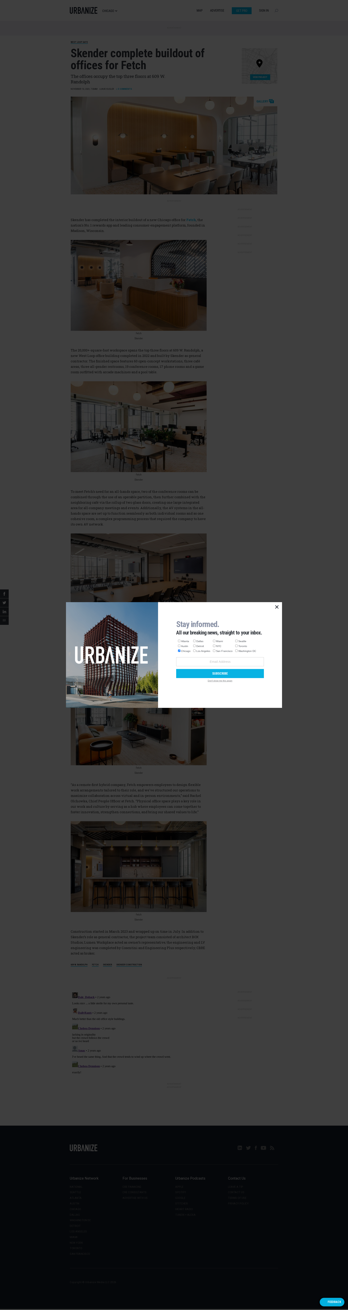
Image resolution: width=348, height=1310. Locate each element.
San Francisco (224, 651)
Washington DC (247, 651)
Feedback (334, 1302)
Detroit (200, 646)
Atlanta (185, 641)
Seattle (242, 641)
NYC (218, 646)
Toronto (242, 646)
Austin (184, 646)
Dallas (199, 641)
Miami (219, 641)
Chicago (185, 651)
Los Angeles (203, 651)
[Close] (277, 607)
